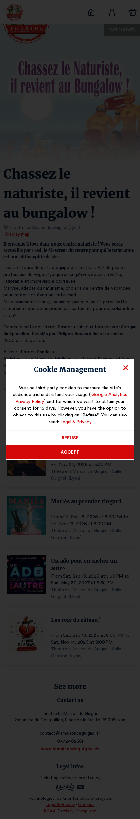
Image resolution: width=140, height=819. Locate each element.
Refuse (70, 438)
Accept (70, 452)
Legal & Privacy (75, 422)
